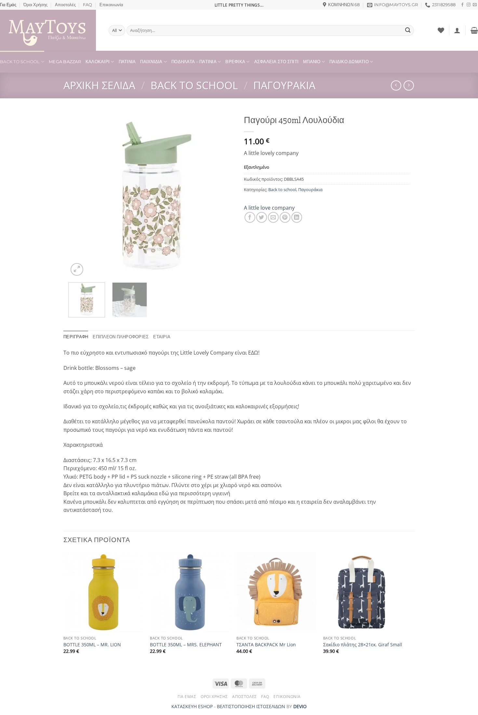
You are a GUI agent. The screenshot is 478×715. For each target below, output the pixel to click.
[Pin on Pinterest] (285, 217)
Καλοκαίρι (98, 61)
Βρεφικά (235, 61)
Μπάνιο (312, 61)
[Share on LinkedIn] (296, 217)
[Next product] (396, 85)
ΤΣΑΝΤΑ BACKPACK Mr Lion (266, 645)
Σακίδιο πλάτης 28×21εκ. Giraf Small (362, 645)
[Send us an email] (475, 5)
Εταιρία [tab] (161, 336)
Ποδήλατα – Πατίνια (194, 61)
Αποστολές (65, 4)
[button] (457, 30)
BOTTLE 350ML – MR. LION (92, 645)
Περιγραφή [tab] (75, 336)
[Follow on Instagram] (469, 5)
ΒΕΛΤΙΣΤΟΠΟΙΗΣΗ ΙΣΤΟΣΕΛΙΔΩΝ (251, 706)
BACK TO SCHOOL (20, 61)
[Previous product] (409, 85)
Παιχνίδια (151, 61)
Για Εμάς (8, 4)
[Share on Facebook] (250, 217)
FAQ (87, 4)
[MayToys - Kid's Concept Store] (49, 30)
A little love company (269, 207)
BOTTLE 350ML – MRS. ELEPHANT (186, 645)
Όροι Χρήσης (35, 4)
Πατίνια (127, 61)
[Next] (223, 194)
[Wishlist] (441, 30)
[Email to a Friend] (273, 217)
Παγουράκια (284, 85)
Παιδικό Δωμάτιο (349, 61)
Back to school (194, 85)
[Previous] (80, 194)
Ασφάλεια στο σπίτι (276, 61)
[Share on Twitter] (261, 217)
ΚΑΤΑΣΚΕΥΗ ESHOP (192, 706)
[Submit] (407, 30)
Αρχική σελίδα (99, 85)
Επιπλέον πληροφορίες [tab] (121, 336)
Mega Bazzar (65, 61)
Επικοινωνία (111, 4)
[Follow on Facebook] (462, 5)
